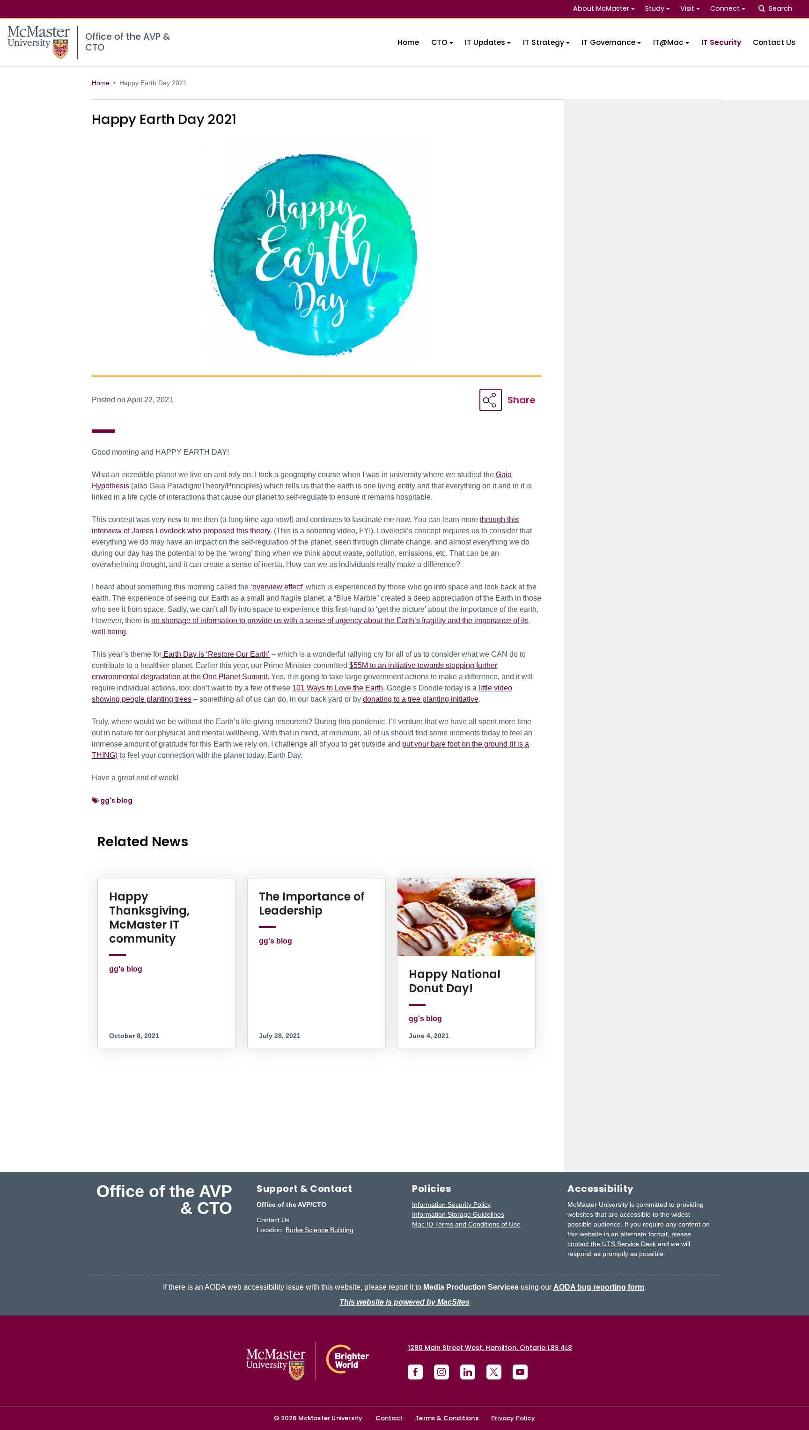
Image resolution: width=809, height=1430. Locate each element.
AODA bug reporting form (598, 1287)
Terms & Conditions (446, 1418)
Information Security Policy (451, 1204)
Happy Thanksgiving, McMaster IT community (149, 917)
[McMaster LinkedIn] (467, 1372)
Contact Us (774, 42)
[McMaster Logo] (307, 1361)
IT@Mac (668, 42)
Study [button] (654, 8)
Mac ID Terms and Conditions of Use (466, 1224)
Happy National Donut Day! (454, 981)
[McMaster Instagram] (441, 1372)
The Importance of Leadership (312, 903)
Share (521, 399)
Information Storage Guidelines (458, 1214)
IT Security (721, 42)
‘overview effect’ (277, 587)
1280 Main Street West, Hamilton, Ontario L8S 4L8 (490, 1347)
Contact (389, 1418)
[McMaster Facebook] (415, 1372)
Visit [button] (687, 8)
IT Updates (485, 42)
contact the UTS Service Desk (611, 1244)
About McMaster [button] (601, 8)
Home (408, 42)
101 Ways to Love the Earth (337, 688)
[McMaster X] (493, 1372)
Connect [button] (725, 8)
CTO (439, 42)
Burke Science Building (319, 1230)
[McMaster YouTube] (520, 1372)
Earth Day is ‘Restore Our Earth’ (216, 654)
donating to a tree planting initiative (420, 699)
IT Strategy (543, 42)
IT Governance (608, 42)
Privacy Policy (513, 1418)
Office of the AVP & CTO (164, 1200)
